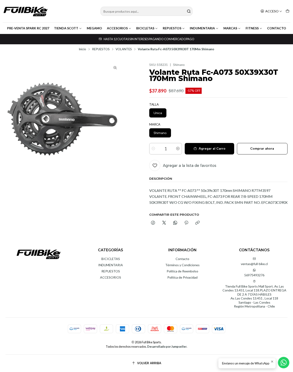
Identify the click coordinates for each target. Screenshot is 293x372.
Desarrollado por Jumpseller (167, 346)
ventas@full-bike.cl (254, 264)
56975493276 (254, 275)
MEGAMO (94, 28)
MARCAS (230, 28)
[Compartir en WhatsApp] (175, 223)
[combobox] (146, 11)
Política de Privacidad (182, 277)
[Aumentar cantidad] (178, 148)
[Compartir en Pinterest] (186, 223)
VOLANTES (124, 49)
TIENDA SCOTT (66, 28)
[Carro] (287, 11)
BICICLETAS (145, 28)
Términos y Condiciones (182, 265)
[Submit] (189, 11)
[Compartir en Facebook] (153, 223)
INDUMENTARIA (202, 28)
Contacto (182, 259)
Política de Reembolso (182, 271)
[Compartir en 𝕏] (164, 223)
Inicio (82, 49)
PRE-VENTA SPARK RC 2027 (28, 28)
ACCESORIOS (117, 28)
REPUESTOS (172, 28)
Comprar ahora (262, 149)
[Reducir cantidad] (153, 148)
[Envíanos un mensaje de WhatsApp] (283, 362)
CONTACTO (276, 28)
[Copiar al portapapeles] (197, 223)
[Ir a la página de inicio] (26, 11)
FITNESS (252, 28)
